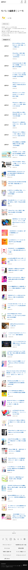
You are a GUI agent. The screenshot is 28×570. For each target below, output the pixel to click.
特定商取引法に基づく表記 (21, 544)
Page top (14, 533)
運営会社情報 (21, 548)
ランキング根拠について (21, 551)
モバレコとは (7, 548)
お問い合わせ (7, 558)
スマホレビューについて (21, 555)
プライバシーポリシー (7, 544)
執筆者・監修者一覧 (7, 551)
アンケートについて (7, 555)
